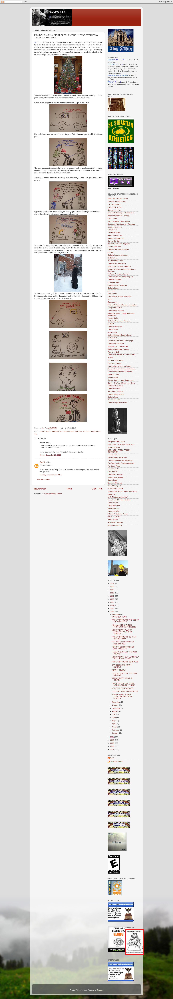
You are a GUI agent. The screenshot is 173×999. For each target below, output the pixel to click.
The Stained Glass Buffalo (117, 458)
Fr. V (112, 758)
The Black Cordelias (115, 474)
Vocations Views (114, 447)
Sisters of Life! (113, 377)
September (116, 708)
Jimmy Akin (112, 494)
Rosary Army (112, 302)
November (116, 702)
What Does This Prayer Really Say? (121, 444)
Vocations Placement (115, 261)
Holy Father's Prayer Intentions (119, 266)
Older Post (97, 488)
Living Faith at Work (115, 207)
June (114, 718)
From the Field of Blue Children (119, 500)
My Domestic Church (115, 488)
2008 (112, 746)
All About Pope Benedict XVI (118, 274)
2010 (112, 740)
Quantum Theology (115, 483)
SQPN (110, 299)
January (115, 733)
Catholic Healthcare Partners (118, 349)
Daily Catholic (113, 218)
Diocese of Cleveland (115, 360)
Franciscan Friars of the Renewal (120, 372)
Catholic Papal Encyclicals (117, 403)
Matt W (42, 462)
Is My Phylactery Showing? (118, 497)
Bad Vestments (113, 508)
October (115, 705)
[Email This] (66, 428)
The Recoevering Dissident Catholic (121, 463)
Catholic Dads (113, 503)
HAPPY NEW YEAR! (119, 617)
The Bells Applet (114, 233)
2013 (112, 608)
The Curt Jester (113, 469)
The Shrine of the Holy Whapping (120, 460)
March (114, 727)
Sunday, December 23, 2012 (50, 455)
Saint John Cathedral (115, 391)
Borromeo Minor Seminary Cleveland (121, 224)
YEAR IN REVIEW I (119, 670)
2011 (112, 737)
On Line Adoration (114, 247)
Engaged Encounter (115, 227)
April (114, 724)
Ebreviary (111, 291)
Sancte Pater (112, 480)
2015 (112, 602)
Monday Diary (57, 431)
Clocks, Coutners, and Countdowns (121, 380)
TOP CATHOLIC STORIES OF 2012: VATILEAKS (123, 648)
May (114, 721)
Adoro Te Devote (114, 517)
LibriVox (111, 252)
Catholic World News (115, 386)
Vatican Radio (113, 318)
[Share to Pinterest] (75, 428)
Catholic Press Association (117, 285)
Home (69, 488)
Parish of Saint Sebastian (72, 431)
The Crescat (112, 472)
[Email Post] (62, 428)
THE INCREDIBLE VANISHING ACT (125, 691)
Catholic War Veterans (116, 343)
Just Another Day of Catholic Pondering (122, 491)
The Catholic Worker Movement (119, 296)
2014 (112, 605)
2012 (112, 611)
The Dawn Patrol (114, 466)
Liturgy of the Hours (115, 308)
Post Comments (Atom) (53, 494)
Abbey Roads (113, 519)
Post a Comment (43, 479)
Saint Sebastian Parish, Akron (119, 221)
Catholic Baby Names (116, 310)
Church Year (112, 230)
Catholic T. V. (112, 258)
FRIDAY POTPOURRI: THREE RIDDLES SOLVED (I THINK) (123, 684)
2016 (112, 599)
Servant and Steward (115, 477)
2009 (112, 743)
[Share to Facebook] (73, 428)
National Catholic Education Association (122, 305)
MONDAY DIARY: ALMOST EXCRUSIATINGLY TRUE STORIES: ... (122, 632)
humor (48, 431)
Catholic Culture (114, 338)
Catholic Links (113, 329)
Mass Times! (112, 332)
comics (42, 431)
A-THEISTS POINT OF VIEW (122, 688)
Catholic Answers (114, 389)
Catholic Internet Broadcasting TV (120, 277)
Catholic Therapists (115, 326)
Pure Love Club (113, 352)
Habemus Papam (116, 761)
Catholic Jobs (113, 397)
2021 (112, 584)
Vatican (110, 357)
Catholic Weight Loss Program (119, 321)
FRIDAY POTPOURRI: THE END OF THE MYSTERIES (125, 621)
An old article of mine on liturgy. (119, 366)
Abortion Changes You (116, 238)
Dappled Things (113, 374)
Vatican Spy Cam (114, 400)
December (116, 614)
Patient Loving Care (115, 486)
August (115, 711)
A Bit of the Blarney (115, 525)
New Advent (112, 294)
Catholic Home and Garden (118, 255)
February (115, 730)
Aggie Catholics (113, 511)
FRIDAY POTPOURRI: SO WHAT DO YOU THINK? (124, 638)
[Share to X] (71, 428)
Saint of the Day (114, 241)
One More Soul (113, 282)
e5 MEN (111, 324)
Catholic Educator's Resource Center (121, 355)
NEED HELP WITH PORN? (118, 199)
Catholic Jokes (113, 288)
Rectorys (86, 431)
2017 (112, 596)
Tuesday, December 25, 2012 (51, 475)
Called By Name (114, 505)
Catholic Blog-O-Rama (116, 394)
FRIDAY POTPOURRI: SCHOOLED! (125, 662)
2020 (112, 587)
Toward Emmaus (114, 455)
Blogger (100, 990)
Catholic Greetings (114, 279)
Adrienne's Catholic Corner (118, 514)
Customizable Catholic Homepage (120, 341)
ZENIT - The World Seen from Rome (121, 383)
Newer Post (40, 488)
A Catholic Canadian (115, 522)
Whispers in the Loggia (116, 442)
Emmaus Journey (114, 210)
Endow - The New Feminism (118, 249)
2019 (112, 590)
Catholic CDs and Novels (117, 263)
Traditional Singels (114, 363)
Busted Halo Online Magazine (119, 244)
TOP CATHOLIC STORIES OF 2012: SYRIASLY (123, 643)
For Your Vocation (114, 204)
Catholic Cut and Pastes (117, 201)
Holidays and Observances (118, 346)
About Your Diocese (115, 235)
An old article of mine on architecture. (121, 369)
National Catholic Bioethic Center (120, 335)
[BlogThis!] (68, 428)
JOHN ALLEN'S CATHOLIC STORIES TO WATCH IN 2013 (124, 626)
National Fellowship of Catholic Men (121, 213)
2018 (112, 593)
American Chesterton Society (118, 216)
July (114, 714)
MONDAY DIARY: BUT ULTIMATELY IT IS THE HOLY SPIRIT (125, 658)
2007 (112, 749)
